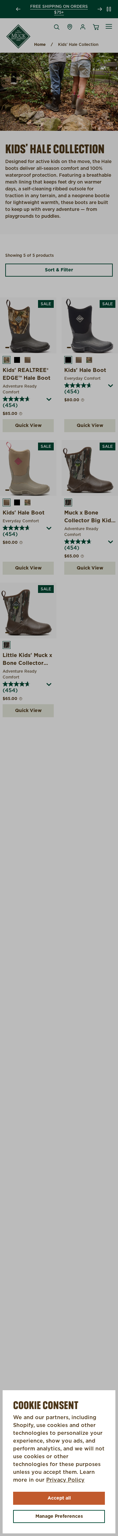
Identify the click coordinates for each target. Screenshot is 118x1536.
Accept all (59, 1498)
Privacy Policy (65, 1480)
